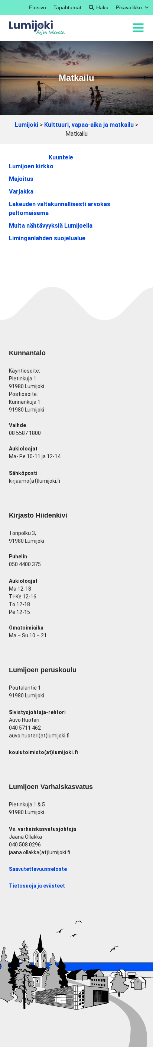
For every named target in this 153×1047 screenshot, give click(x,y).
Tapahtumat (67, 7)
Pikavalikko (129, 7)
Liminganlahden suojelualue (47, 238)
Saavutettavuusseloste (38, 869)
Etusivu (37, 7)
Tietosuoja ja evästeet (37, 886)
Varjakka (21, 191)
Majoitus (21, 178)
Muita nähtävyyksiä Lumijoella (50, 225)
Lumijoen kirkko (31, 166)
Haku (102, 7)
